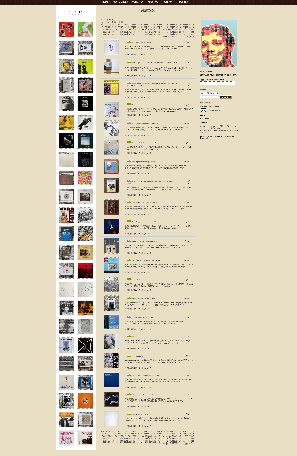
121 (142, 31)
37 (129, 26)
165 (142, 34)
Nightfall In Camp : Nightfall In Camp (144, 241)
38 (132, 26)
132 (188, 31)
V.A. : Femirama (137, 337)
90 (113, 29)
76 (161, 28)
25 (184, 24)
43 (148, 26)
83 (184, 28)
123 (150, 31)
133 (192, 31)
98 (139, 29)
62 (116, 28)
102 (154, 29)
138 (121, 33)
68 (135, 28)
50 (171, 26)
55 (187, 26)
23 (177, 24)
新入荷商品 (111, 20)
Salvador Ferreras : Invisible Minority (144, 202)
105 (167, 29)
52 (177, 26)
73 (151, 28)
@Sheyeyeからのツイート (209, 106)
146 (154, 33)
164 (138, 34)
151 (175, 33)
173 (175, 34)
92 (120, 29)
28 (194, 24)
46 (158, 26)
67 (132, 28)
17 (158, 24)
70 (142, 28)
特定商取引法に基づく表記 (228, 130)
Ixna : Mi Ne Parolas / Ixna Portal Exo (144, 123)
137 (117, 33)
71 (145, 28)
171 (167, 34)
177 (192, 34)
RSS (202, 119)
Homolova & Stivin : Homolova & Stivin (145, 143)
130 (179, 31)
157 (108, 34)
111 (192, 29)
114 (113, 31)
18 (161, 24)
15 (151, 24)
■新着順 (120, 22)
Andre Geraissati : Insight (140, 414)
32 (112, 26)
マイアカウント (211, 126)
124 (154, 31)
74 (155, 28)
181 (177, 36)
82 (181, 28)
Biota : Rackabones (138, 280)
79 (171, 28)
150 (171, 33)
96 (133, 29)
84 (187, 28)
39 (135, 26)
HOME (105, 2)
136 (113, 33)
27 (190, 24)
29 (103, 26)
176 (188, 34)
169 (158, 34)
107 (175, 29)
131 (184, 31)
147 (158, 33)
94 (126, 29)
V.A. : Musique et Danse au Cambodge (145, 395)
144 (146, 33)
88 (107, 29)
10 (135, 24)
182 (181, 36)
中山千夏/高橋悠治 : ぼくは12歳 (142, 317)
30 (106, 26)
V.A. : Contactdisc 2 (138, 356)
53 (181, 26)
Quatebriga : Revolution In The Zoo (144, 105)
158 (113, 34)
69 (138, 28)
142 (138, 33)
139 (125, 33)
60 (109, 28)
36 (125, 26)
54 (184, 26)
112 (104, 31)
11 (138, 24)
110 (188, 29)
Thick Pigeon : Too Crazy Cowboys (143, 162)
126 (163, 31)
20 (168, 24)
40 (138, 26)
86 (194, 28)
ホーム (103, 20)
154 (188, 33)
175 (184, 34)
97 (136, 29)
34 (119, 26)
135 (108, 33)
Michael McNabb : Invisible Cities (143, 299)
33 (116, 26)
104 (163, 29)
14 (148, 24)
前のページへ (106, 24)
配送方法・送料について (208, 130)
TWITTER (183, 2)
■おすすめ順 (105, 22)
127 (167, 31)
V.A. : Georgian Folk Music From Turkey (145, 260)
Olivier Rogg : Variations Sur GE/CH (144, 222)
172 (171, 34)
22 (174, 24)
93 (123, 29)
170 (163, 34)
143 (142, 33)
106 (171, 29)
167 (150, 34)
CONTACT (168, 2)
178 (164, 36)
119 (133, 31)
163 (133, 34)
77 (164, 28)
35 (122, 26)
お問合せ (222, 126)
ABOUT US (153, 2)
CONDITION (137, 2)
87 (104, 29)
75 (158, 28)
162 (129, 34)
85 (190, 28)
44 (151, 26)
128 (171, 31)
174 (179, 34)
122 (146, 31)
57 (194, 26)
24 (181, 24)
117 (125, 31)
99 (143, 29)
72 (148, 28)
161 (125, 34)
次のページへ (190, 36)
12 (142, 24)
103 (159, 29)
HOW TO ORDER (120, 2)
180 (172, 36)
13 (145, 24)
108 (180, 29)
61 (112, 28)
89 (110, 29)
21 (171, 24)
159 (117, 34)
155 (192, 33)
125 (158, 31)
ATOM (207, 119)
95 (130, 29)
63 (119, 28)
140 (129, 33)
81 (177, 28)
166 (146, 34)
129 (175, 31)
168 (154, 34)
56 (190, 26)
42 (145, 26)
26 (187, 24)
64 (122, 28)
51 (174, 26)
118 (129, 31)
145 (150, 33)
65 (125, 28)
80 (174, 28)
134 (104, 33)
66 (129, 28)
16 (155, 24)
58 (103, 28)
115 (117, 31)
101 (150, 29)
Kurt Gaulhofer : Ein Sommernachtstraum (146, 375)
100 (146, 29)
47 (161, 26)
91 (117, 29)
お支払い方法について (212, 128)
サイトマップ (205, 132)
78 (168, 28)
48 (164, 26)
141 (133, 33)
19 (164, 24)
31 (109, 26)
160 (121, 34)
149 (167, 33)
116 (121, 31)
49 (168, 26)
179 (168, 36)
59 (106, 28)
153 (184, 33)
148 (163, 33)
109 (184, 29)
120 (138, 31)
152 (179, 33)
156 (104, 34)
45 (155, 26)
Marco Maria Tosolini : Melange (142, 42)
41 (142, 26)
